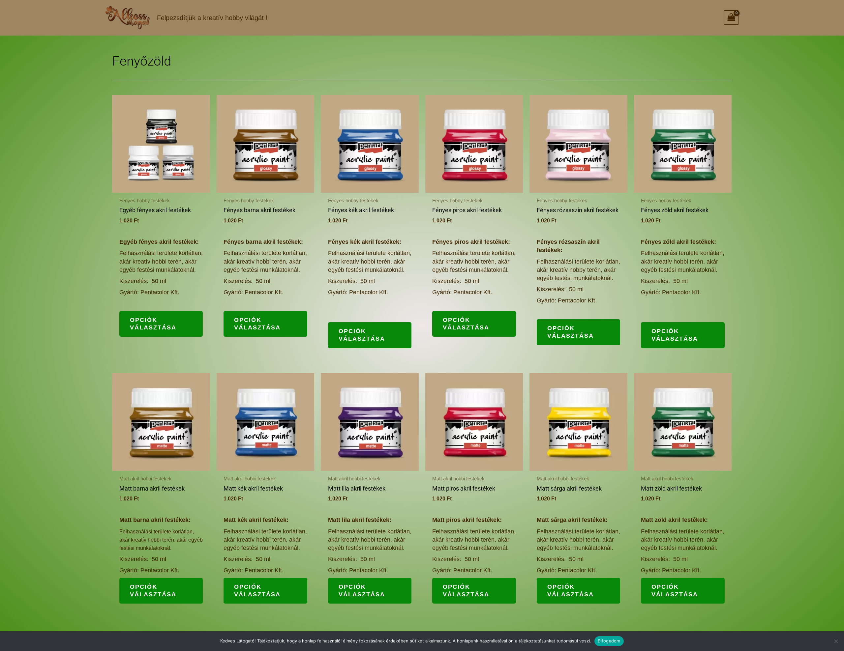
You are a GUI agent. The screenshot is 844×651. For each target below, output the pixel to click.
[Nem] (835, 641)
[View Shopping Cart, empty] (731, 17)
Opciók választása (153, 324)
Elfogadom (609, 640)
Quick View (161, 185)
